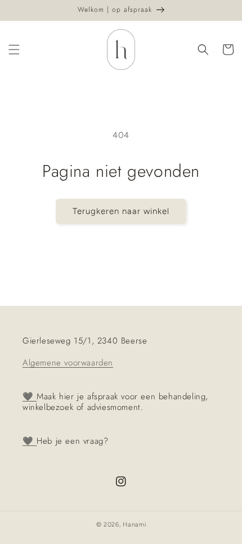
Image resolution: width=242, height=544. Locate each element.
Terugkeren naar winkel (121, 211)
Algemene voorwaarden (68, 362)
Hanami (134, 524)
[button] (14, 49)
